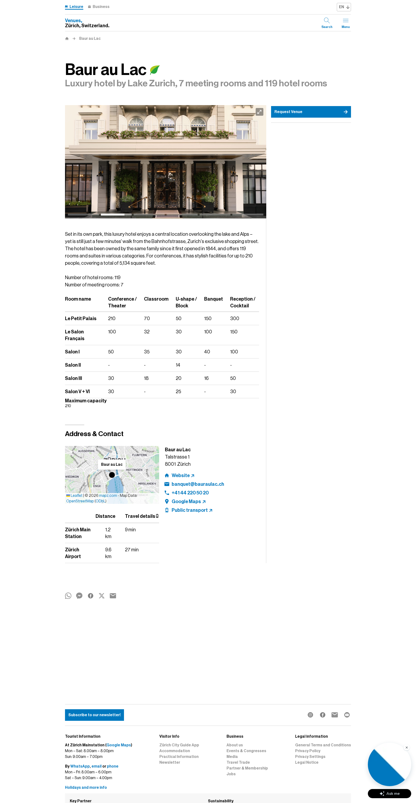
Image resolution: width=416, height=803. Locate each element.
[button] (112, 475)
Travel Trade (238, 762)
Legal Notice (306, 762)
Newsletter (169, 762)
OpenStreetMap (80, 501)
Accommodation (174, 751)
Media (232, 757)
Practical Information (179, 757)
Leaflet (76, 496)
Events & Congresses (246, 751)
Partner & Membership (247, 768)
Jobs (231, 774)
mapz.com (108, 496)
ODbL (100, 501)
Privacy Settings (310, 757)
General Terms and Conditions (323, 745)
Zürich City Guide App (179, 745)
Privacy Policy (307, 751)
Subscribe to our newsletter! (94, 715)
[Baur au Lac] (165, 161)
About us (235, 745)
